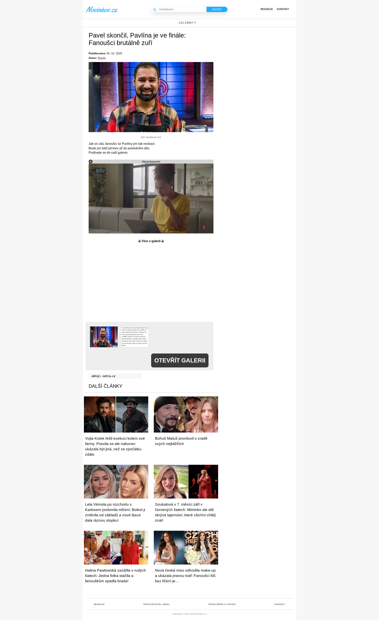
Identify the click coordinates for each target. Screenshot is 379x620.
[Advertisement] (151, 284)
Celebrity (187, 22)
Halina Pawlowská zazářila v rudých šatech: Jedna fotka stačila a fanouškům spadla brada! (115, 575)
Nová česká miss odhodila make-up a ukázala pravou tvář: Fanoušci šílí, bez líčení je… (185, 575)
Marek (102, 57)
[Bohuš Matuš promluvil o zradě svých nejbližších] (186, 414)
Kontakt (280, 604)
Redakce (99, 604)
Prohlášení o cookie (222, 604)
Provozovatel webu (157, 604)
